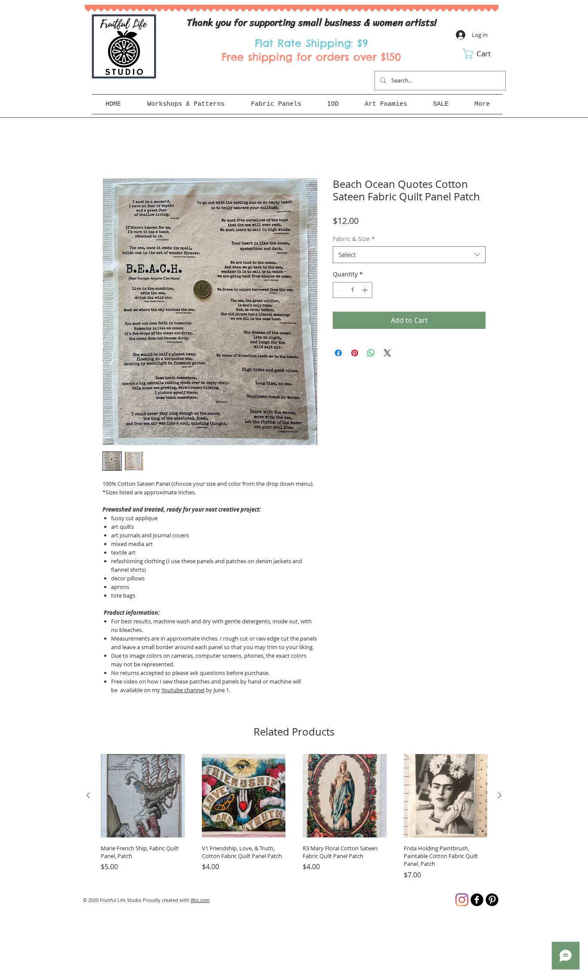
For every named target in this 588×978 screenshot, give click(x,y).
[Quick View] (143, 796)
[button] (483, 54)
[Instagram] (461, 899)
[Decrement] (339, 289)
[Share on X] (387, 353)
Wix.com (200, 900)
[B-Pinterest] (492, 899)
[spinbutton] (352, 289)
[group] (294, 817)
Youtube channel (182, 690)
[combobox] (409, 254)
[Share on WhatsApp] (371, 353)
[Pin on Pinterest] (355, 353)
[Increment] (365, 289)
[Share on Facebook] (338, 353)
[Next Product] (500, 795)
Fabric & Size (354, 239)
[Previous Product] (88, 795)
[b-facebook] (476, 899)
